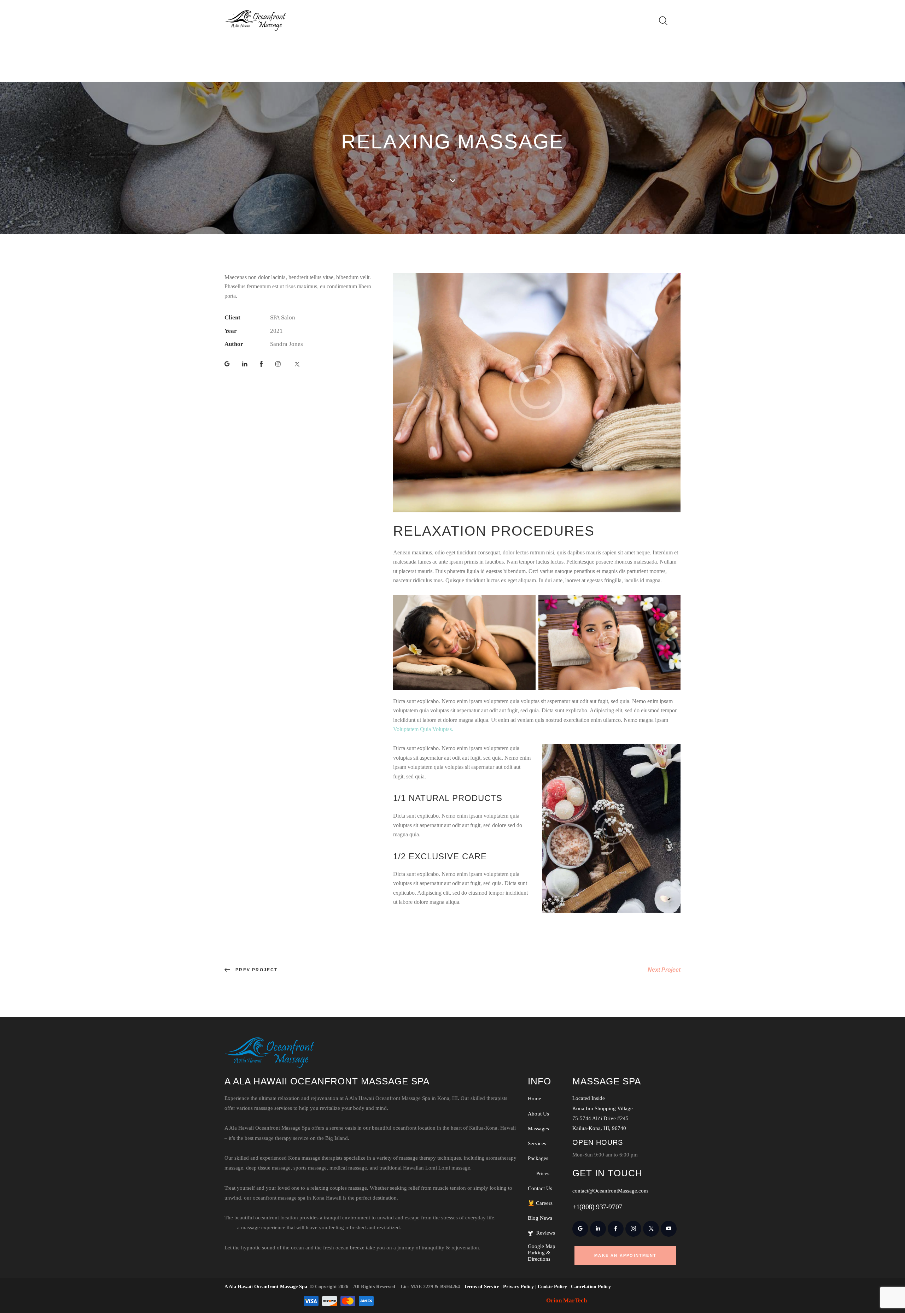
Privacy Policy (518, 1286)
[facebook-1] (616, 1229)
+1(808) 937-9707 (597, 1207)
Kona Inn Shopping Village (602, 1108)
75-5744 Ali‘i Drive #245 (600, 1118)
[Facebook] (261, 364)
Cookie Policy (552, 1286)
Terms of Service (481, 1286)
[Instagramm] (278, 364)
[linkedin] (598, 1229)
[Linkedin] (244, 364)
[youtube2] (669, 1229)
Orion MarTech (566, 1300)
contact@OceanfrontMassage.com (610, 1191)
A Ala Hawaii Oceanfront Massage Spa (265, 1286)
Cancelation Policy (591, 1286)
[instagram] (633, 1229)
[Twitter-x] (297, 364)
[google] (580, 1229)
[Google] (227, 364)
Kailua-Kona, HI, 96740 (599, 1128)
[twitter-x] (651, 1229)
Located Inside (588, 1098)
